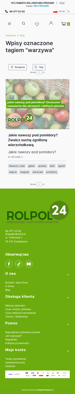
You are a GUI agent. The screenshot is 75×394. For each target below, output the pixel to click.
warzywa (38, 171)
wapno (13, 171)
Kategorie (20, 67)
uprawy (42, 165)
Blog (22, 35)
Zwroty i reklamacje (16, 316)
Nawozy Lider (17, 165)
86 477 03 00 (17, 11)
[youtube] (29, 264)
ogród (61, 165)
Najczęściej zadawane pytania (22, 332)
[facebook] (9, 264)
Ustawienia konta (15, 362)
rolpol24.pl (11, 35)
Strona (33, 72)
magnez (24, 171)
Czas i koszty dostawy (18, 309)
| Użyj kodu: (37, 4)
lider (52, 165)
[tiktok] (19, 264)
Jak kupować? (13, 335)
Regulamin (11, 339)
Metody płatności (15, 305)
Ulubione (10, 366)
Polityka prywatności (17, 343)
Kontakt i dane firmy (16, 282)
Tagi (41, 67)
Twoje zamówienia (15, 358)
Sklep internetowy (36, 390)
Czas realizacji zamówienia (20, 312)
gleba (31, 165)
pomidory (51, 171)
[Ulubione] (37, 24)
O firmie (9, 286)
